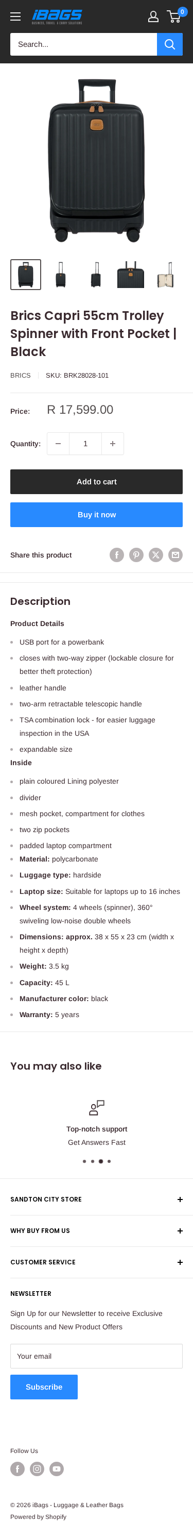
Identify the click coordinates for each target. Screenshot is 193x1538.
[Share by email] (175, 555)
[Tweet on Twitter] (156, 555)
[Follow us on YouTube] (56, 1469)
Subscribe (44, 1386)
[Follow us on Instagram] (37, 1469)
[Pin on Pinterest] (136, 555)
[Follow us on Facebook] (17, 1469)
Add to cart (97, 481)
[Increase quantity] (113, 443)
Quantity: (25, 444)
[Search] (170, 44)
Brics (20, 375)
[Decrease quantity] (58, 443)
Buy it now (97, 514)
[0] (174, 16)
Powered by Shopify (38, 1516)
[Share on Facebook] (117, 555)
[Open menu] (15, 16)
